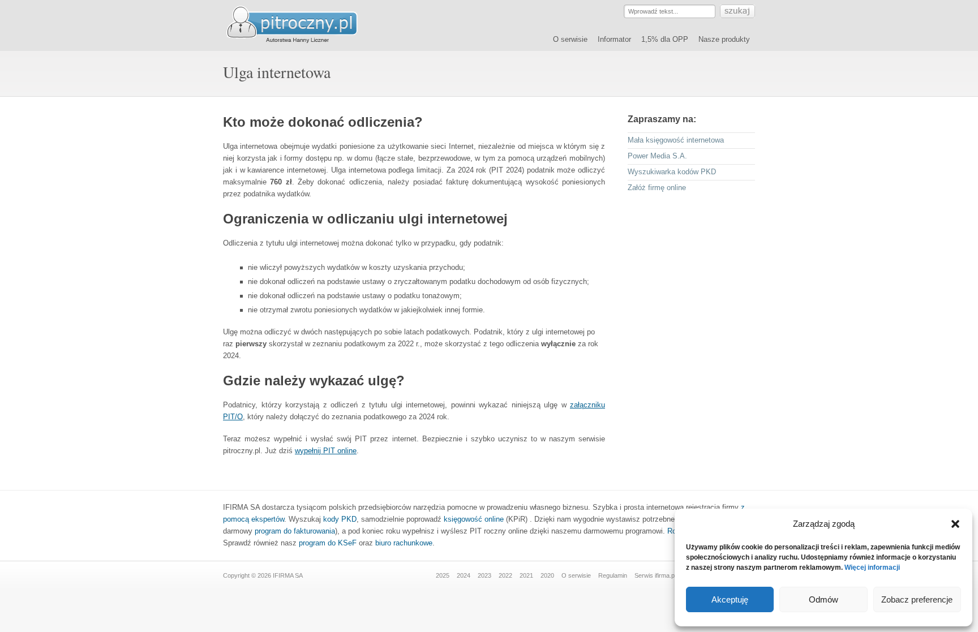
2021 (526, 575)
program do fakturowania (295, 531)
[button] (955, 524)
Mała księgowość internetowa (676, 140)
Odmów (823, 599)
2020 (547, 575)
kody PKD (340, 519)
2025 (442, 575)
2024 (463, 575)
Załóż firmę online (657, 187)
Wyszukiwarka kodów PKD (672, 171)
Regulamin (612, 575)
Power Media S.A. (657, 156)
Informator (614, 39)
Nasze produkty (724, 39)
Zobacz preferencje (917, 599)
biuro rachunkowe (403, 543)
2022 (505, 575)
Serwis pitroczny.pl (302, 25)
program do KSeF (328, 543)
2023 (484, 575)
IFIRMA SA (288, 575)
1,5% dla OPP (664, 39)
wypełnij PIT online (326, 450)
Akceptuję (729, 599)
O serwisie (570, 39)
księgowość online (474, 519)
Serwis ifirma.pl (655, 575)
